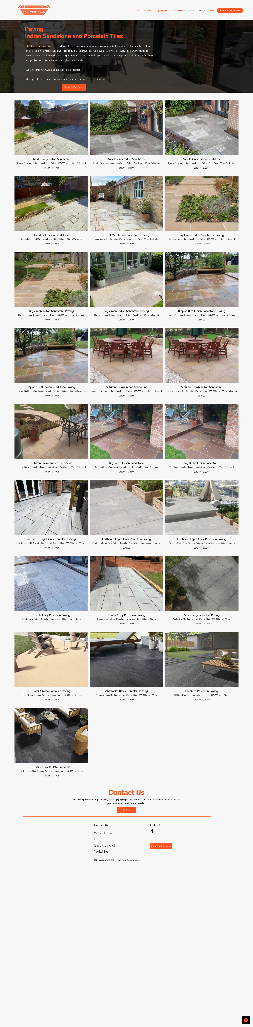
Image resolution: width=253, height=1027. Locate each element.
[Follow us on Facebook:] (152, 831)
